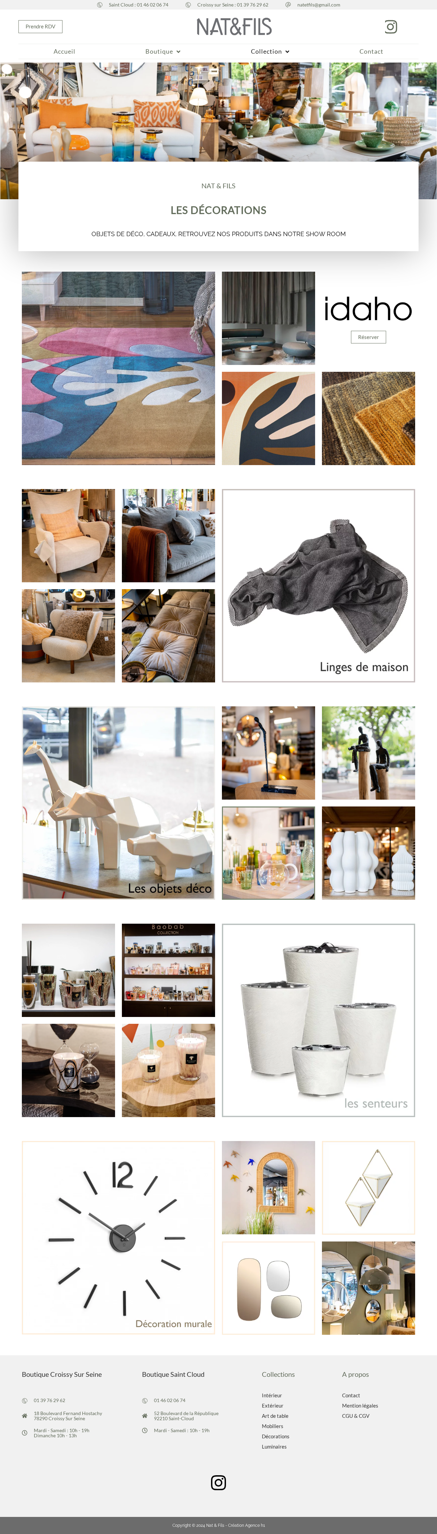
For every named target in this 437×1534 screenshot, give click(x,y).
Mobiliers (272, 1426)
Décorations (276, 1436)
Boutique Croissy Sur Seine (62, 1374)
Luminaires (274, 1446)
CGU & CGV (355, 1416)
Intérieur (272, 1395)
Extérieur (272, 1405)
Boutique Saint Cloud (173, 1374)
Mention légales (360, 1405)
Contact (351, 1395)
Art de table (275, 1416)
